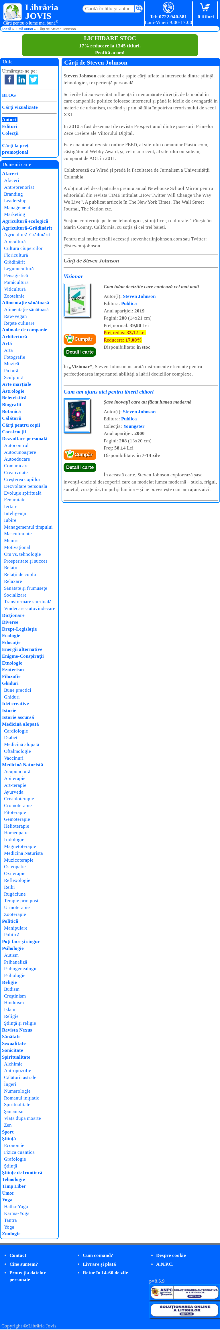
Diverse (10, 622)
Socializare (15, 595)
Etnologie (12, 663)
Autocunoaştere (20, 452)
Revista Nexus (17, 1030)
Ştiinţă (9, 1138)
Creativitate (16, 472)
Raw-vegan (15, 316)
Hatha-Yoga (16, 1206)
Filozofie (11, 676)
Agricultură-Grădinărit (27, 228)
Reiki (9, 887)
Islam (9, 1009)
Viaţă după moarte (22, 1118)
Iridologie (14, 839)
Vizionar (73, 276)
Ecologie (11, 635)
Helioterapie (16, 826)
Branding (13, 194)
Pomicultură (16, 282)
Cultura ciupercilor (23, 248)
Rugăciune (15, 894)
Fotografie (14, 357)
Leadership (15, 200)
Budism (11, 989)
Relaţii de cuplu (20, 574)
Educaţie (11, 642)
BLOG (9, 95)
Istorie (9, 710)
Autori (9, 119)
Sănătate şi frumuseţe (25, 588)
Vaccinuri (13, 758)
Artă (7, 343)
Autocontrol (16, 445)
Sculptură (13, 377)
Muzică (11, 363)
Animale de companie (24, 329)
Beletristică (14, 397)
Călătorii (11, 418)
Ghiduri (10, 683)
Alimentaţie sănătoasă (25, 302)
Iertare (10, 506)
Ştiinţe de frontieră (22, 1172)
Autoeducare (17, 459)
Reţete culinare (19, 323)
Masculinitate (18, 533)
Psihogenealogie (21, 968)
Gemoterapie (17, 819)
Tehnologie (13, 1179)
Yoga (7, 1199)
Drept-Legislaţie (19, 629)
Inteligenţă (15, 513)
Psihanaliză (15, 962)
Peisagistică (16, 275)
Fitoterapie (15, 812)
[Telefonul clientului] (168, 7)
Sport (8, 1132)
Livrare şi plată (99, 1264)
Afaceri (10, 173)
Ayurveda (13, 792)
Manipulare (16, 928)
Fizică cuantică (19, 1152)
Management (17, 207)
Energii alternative (22, 649)
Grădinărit (14, 262)
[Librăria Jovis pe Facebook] (9, 80)
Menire (11, 540)
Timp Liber (14, 1186)
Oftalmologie (17, 751)
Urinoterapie (17, 907)
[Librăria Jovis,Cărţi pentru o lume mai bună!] (12, 12)
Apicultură (15, 241)
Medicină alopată (20, 724)
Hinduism (14, 1002)
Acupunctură (17, 771)
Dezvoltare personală (25, 438)
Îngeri (10, 1084)
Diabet (10, 737)
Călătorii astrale (20, 1077)
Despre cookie (171, 1255)
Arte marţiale (16, 384)
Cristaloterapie (19, 798)
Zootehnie (14, 296)
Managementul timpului (28, 527)
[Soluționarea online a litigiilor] (184, 1316)
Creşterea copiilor (22, 479)
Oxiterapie (14, 873)
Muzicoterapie (19, 860)
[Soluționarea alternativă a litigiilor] (184, 1298)
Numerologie (17, 1091)
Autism (11, 955)
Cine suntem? (23, 1264)
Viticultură (15, 289)
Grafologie (15, 1159)
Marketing (14, 214)
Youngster (134, 426)
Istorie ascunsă (18, 717)
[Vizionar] (77, 316)
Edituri (9, 126)
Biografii (11, 404)
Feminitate (14, 499)
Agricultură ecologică (25, 221)
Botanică (11, 411)
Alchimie (13, 1064)
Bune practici (17, 690)
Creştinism (15, 996)
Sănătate (11, 1036)
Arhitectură (14, 336)
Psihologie (13, 948)
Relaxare (13, 581)
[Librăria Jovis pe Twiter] (33, 80)
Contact (17, 1255)
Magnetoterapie (20, 846)
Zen (8, 1125)
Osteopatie (15, 866)
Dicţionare (13, 615)
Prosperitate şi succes (26, 561)
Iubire (10, 520)
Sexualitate (14, 1043)
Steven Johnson (139, 296)
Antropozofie (17, 1070)
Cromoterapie (18, 805)
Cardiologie (16, 731)
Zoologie (11, 1233)
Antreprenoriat (19, 187)
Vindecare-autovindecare (29, 608)
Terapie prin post (21, 900)
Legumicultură (19, 268)
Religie (9, 982)
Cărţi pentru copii (21, 425)
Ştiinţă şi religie (20, 1023)
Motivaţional (17, 547)
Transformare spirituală (28, 601)
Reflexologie (17, 880)
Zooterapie (15, 914)
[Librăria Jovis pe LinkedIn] (21, 80)
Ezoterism (13, 669)
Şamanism (14, 1111)
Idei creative (15, 703)
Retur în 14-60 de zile (105, 1272)
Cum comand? (98, 1255)
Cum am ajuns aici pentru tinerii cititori (109, 392)
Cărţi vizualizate (20, 107)
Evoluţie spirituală (23, 493)
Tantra (10, 1220)
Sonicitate (12, 1050)
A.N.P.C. (164, 1264)
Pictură (11, 370)
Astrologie (13, 391)
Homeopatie (16, 832)
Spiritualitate (16, 1057)
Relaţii (10, 567)
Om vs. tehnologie (22, 554)
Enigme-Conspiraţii (23, 656)
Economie (14, 1145)
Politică (10, 921)
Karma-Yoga (17, 1213)
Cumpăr (83, 339)
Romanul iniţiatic (21, 1098)
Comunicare (16, 465)
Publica (129, 303)
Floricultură (16, 255)
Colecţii (10, 133)
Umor (8, 1193)
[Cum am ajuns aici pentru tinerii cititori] (77, 431)
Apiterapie (14, 778)
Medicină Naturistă (22, 764)
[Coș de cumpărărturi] (206, 7)
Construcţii (14, 431)
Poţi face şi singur (21, 941)
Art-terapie (15, 785)
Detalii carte (80, 352)
